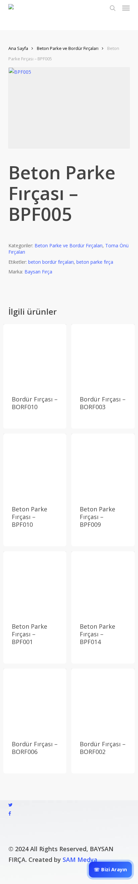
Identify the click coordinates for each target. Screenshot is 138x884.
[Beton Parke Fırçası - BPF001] (34, 582)
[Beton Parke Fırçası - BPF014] (102, 582)
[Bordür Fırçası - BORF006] (34, 700)
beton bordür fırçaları (51, 262)
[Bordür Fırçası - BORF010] (34, 355)
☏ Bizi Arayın (110, 869)
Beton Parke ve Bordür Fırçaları (67, 48)
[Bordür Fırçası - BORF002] (102, 700)
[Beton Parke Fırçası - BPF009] (102, 465)
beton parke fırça (94, 262)
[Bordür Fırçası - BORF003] (102, 355)
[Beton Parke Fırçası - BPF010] (34, 465)
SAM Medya (80, 860)
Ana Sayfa (18, 48)
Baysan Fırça (38, 271)
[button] (126, 8)
